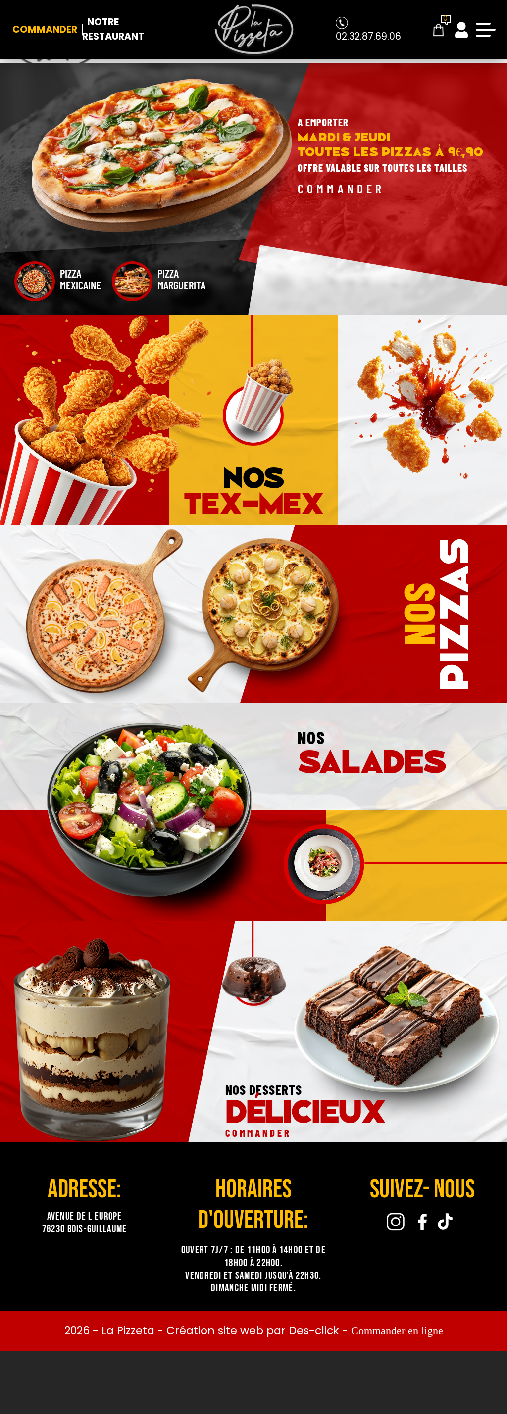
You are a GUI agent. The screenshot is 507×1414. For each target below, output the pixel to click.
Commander (44, 29)
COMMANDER (341, 188)
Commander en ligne (397, 1330)
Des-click (314, 1330)
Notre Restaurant (113, 29)
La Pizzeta (127, 1330)
